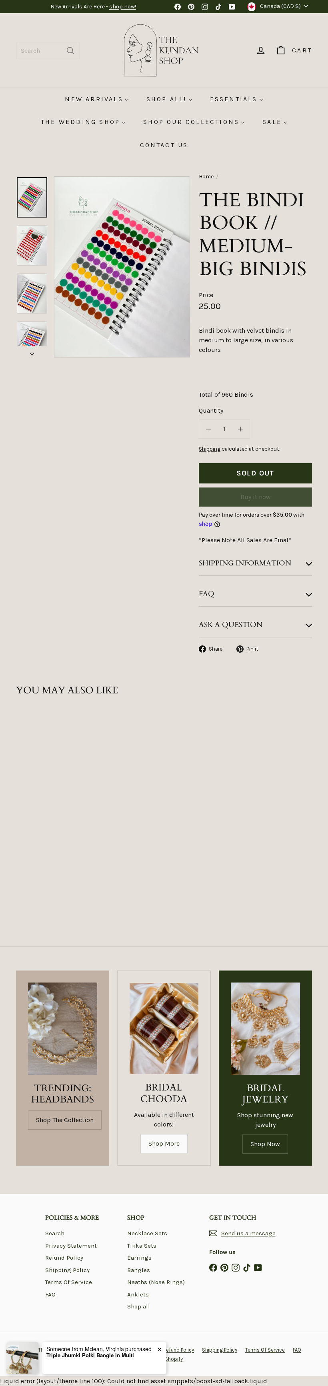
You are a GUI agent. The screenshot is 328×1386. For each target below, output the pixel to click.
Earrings (139, 1257)
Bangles (138, 1270)
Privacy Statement (71, 1245)
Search (54, 1233)
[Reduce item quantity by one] (208, 429)
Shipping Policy (67, 1270)
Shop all (138, 1306)
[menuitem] (96, 99)
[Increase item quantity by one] (240, 429)
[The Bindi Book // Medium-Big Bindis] (37, 779)
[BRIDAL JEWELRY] (265, 1029)
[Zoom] (122, 267)
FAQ (50, 1294)
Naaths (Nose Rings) (156, 1282)
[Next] (32, 351)
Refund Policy (64, 1257)
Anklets (138, 1294)
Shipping (209, 449)
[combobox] (48, 50)
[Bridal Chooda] (164, 1028)
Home (206, 176)
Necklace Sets (147, 1233)
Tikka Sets (141, 1245)
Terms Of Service (68, 1282)
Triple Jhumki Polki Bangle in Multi (90, 1355)
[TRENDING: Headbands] (62, 1029)
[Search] (70, 50)
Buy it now (255, 497)
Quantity (211, 410)
